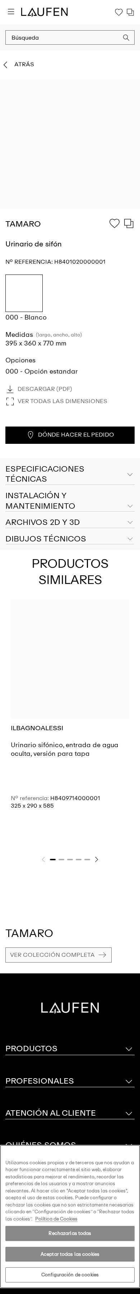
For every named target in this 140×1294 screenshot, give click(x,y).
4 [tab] (78, 859)
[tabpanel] (70, 714)
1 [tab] (53, 859)
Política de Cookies (56, 1219)
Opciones (20, 360)
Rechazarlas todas (69, 1233)
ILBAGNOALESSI (37, 728)
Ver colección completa (52, 954)
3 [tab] (70, 859)
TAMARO (29, 933)
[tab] (70, 501)
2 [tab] (61, 859)
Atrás (24, 64)
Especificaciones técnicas (44, 474)
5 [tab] (87, 859)
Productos (31, 1048)
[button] (126, 39)
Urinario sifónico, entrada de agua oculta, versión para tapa (64, 749)
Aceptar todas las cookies (70, 1254)
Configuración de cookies (70, 1274)
